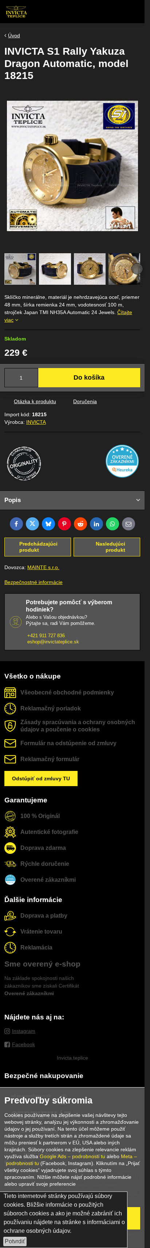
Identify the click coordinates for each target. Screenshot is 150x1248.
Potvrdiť (15, 1241)
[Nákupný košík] (118, 11)
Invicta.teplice (72, 1058)
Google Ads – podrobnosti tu (72, 1156)
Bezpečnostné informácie (33, 582)
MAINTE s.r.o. (43, 567)
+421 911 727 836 (46, 635)
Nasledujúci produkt (110, 547)
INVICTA (36, 422)
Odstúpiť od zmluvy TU (41, 778)
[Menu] (136, 11)
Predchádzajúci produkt (38, 547)
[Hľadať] (101, 11)
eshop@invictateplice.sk (53, 641)
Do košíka (89, 377)
